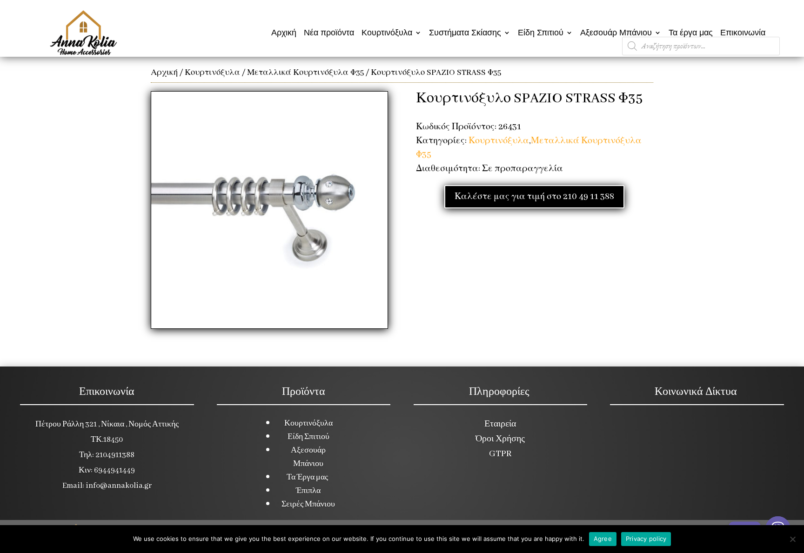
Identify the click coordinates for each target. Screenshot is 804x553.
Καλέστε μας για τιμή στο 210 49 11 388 (534, 196)
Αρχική (283, 32)
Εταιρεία (500, 424)
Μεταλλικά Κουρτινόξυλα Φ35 (305, 73)
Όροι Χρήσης (500, 439)
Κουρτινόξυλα (387, 32)
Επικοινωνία (742, 32)
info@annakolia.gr (119, 486)
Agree (603, 538)
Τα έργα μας (691, 32)
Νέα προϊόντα (329, 32)
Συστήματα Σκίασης (465, 32)
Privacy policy (646, 538)
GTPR (500, 454)
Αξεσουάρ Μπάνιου (616, 32)
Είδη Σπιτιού (540, 32)
